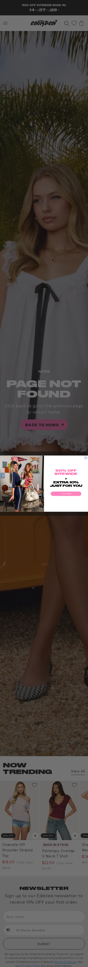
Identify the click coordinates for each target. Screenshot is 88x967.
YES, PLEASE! (66, 494)
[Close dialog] (86, 457)
